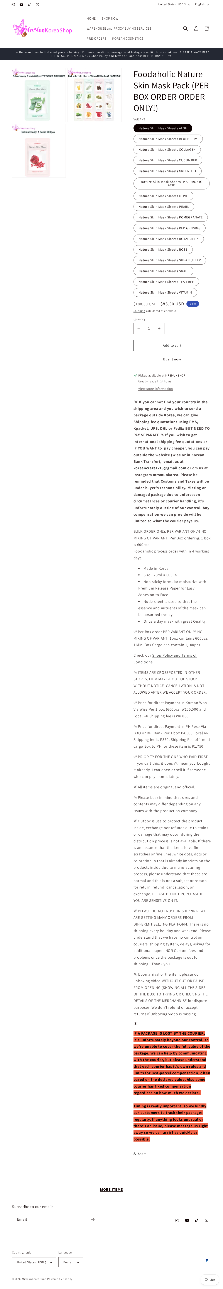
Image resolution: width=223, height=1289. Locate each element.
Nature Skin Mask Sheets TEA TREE (166, 281)
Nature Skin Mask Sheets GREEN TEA (168, 171)
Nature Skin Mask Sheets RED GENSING (170, 228)
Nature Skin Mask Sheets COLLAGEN (167, 149)
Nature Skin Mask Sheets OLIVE (163, 196)
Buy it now (172, 359)
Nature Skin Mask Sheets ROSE (163, 249)
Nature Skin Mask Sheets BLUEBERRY (168, 139)
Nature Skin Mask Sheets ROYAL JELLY (169, 239)
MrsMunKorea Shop (34, 1279)
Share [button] (142, 1153)
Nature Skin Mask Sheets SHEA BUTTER (170, 260)
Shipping (139, 311)
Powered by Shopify (60, 1279)
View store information (155, 388)
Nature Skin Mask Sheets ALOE (163, 128)
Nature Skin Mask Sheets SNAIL (163, 271)
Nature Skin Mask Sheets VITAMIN (165, 292)
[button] (185, 28)
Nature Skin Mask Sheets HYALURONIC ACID (171, 183)
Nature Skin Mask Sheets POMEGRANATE (171, 217)
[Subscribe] (93, 1219)
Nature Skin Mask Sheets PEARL (164, 206)
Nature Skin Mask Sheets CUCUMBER (168, 160)
